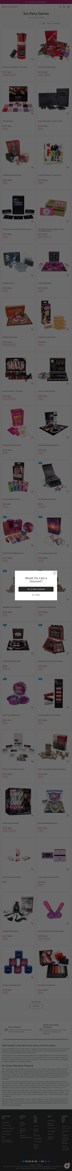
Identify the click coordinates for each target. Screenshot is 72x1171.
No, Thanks (36, 595)
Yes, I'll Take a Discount (36, 589)
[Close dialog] (54, 573)
